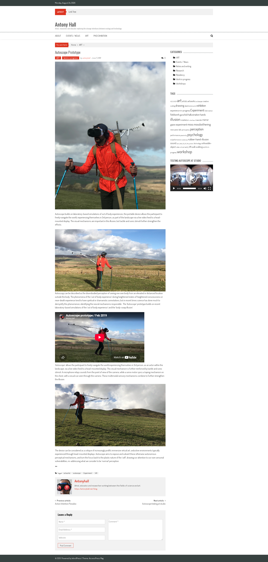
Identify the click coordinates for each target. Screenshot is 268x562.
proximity (183, 135)
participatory (186, 130)
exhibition (201, 105)
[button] (191, 178)
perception (197, 129)
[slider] (189, 188)
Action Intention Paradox (65, 504)
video (178, 147)
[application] (191, 178)
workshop (184, 151)
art (179, 100)
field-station (209, 111)
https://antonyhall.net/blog (86, 489)
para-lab (177, 129)
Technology (197, 143)
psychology (195, 134)
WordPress (77, 558)
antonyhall (86, 58)
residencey (184, 140)
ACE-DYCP (173, 101)
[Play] (174, 188)
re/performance (175, 140)
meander (198, 120)
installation (185, 120)
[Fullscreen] (209, 188)
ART (80, 44)
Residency (180, 75)
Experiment (88, 473)
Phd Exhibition (100, 35)
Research (180, 70)
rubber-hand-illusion (198, 139)
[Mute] (205, 188)
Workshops (181, 83)
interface (192, 120)
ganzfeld (183, 114)
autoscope (76, 473)
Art (86, 35)
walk (194, 146)
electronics (189, 106)
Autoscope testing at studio (154, 504)
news (172, 129)
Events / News (73, 35)
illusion (175, 119)
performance (175, 135)
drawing (180, 105)
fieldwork (174, 114)
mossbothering (202, 124)
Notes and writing (183, 66)
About (58, 35)
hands (203, 114)
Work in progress (71, 58)
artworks (67, 473)
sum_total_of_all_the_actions (185, 144)
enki (194, 106)
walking (199, 146)
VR (96, 473)
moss (190, 124)
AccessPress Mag (96, 558)
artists (184, 101)
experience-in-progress (180, 110)
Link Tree (72, 11)
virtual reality (184, 147)
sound (173, 143)
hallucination (194, 114)
